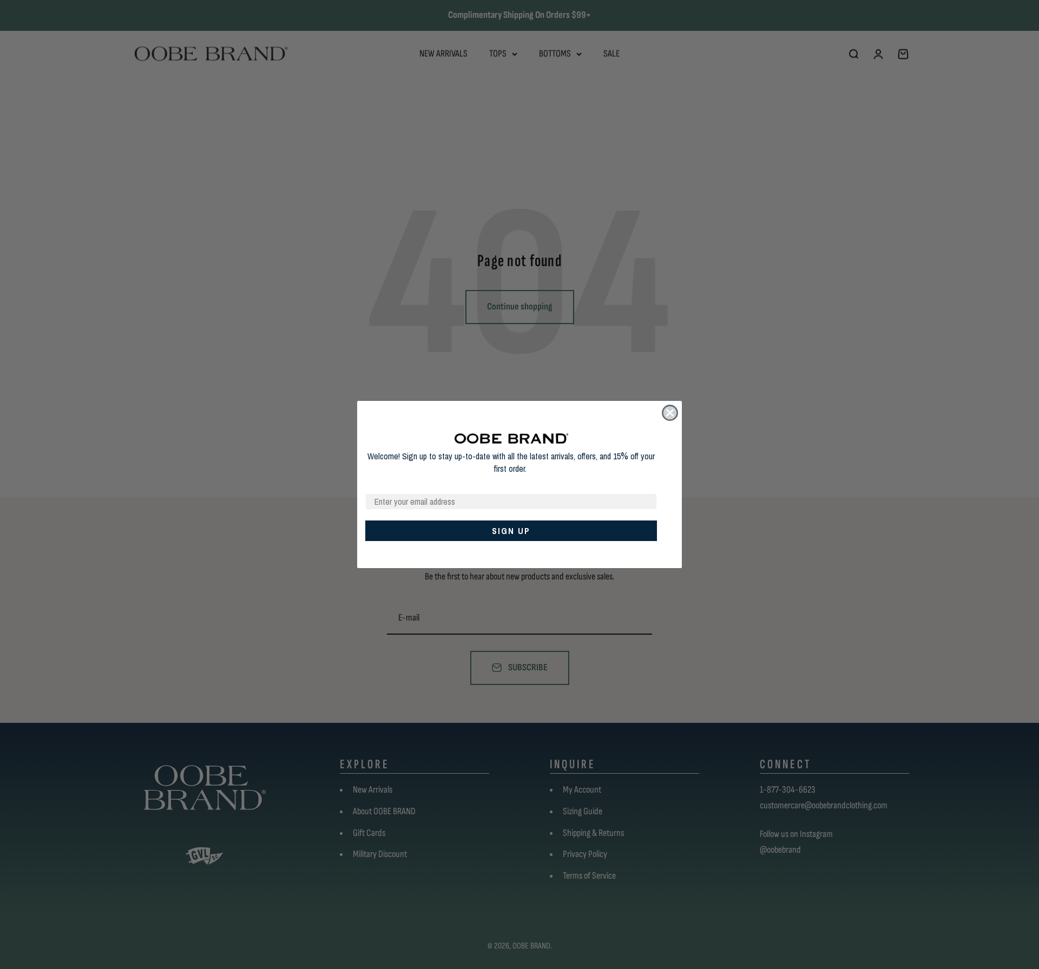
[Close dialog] (670, 412)
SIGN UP (511, 531)
